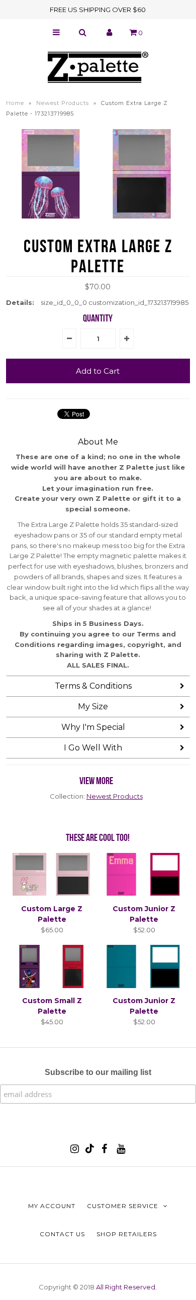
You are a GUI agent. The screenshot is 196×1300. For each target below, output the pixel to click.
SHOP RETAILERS (126, 1234)
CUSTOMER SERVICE (122, 1206)
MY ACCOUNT (51, 1206)
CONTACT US (62, 1234)
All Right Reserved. (126, 1287)
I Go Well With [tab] (93, 747)
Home (15, 102)
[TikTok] (89, 1151)
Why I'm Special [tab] (93, 727)
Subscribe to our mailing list (98, 1072)
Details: (20, 302)
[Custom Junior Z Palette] (144, 893)
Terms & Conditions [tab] (93, 686)
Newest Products (62, 102)
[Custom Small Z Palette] (52, 986)
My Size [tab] (93, 706)
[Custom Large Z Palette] (52, 893)
